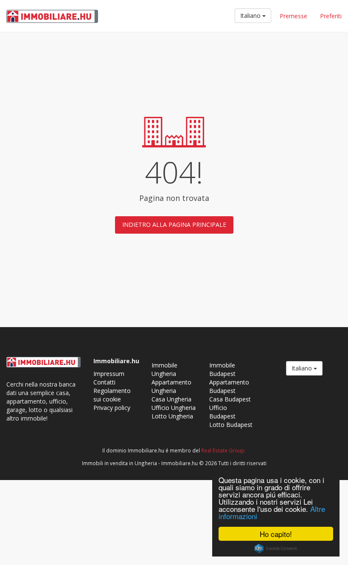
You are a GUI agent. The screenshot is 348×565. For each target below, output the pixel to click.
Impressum (108, 374)
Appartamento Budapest (229, 386)
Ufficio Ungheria (174, 408)
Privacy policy (111, 408)
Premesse (293, 16)
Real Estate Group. (223, 450)
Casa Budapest (230, 399)
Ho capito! (276, 533)
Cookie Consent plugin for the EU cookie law (276, 548)
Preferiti (331, 16)
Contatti (104, 382)
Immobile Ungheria (164, 369)
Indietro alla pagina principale (174, 224)
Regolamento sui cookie (112, 395)
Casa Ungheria (171, 399)
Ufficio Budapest (222, 412)
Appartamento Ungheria (171, 386)
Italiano (251, 15)
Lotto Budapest (231, 425)
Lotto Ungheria (172, 416)
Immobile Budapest (222, 369)
